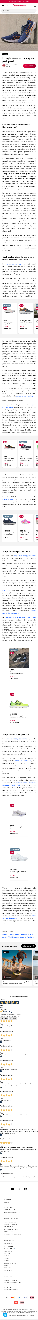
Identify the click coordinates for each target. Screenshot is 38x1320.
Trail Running (13, 937)
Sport (17, 934)
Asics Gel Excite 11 (23, 761)
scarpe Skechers (8, 499)
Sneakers (23, 934)
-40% (5, 308)
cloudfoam (14, 650)
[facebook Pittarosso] (13, 1189)
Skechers (30, 937)
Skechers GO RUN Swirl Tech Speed (20, 617)
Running (5, 54)
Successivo (13, 1018)
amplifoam (7, 305)
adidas (4, 937)
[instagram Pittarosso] (19, 1189)
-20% (12, 852)
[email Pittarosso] (26, 1189)
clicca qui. (32, 1176)
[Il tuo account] (7, 6)
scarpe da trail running (24, 396)
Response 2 (6, 590)
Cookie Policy (8, 1287)
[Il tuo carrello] (35, 6)
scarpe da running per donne (16, 739)
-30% (5, 442)
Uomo (11, 934)
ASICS (30, 934)
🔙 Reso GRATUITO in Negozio (19, 1)
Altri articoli (27, 946)
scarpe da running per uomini (24, 556)
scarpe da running (13, 264)
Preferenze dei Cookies (11, 1289)
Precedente (4, 1018)
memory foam (8, 516)
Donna (4, 934)
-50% (12, 653)
